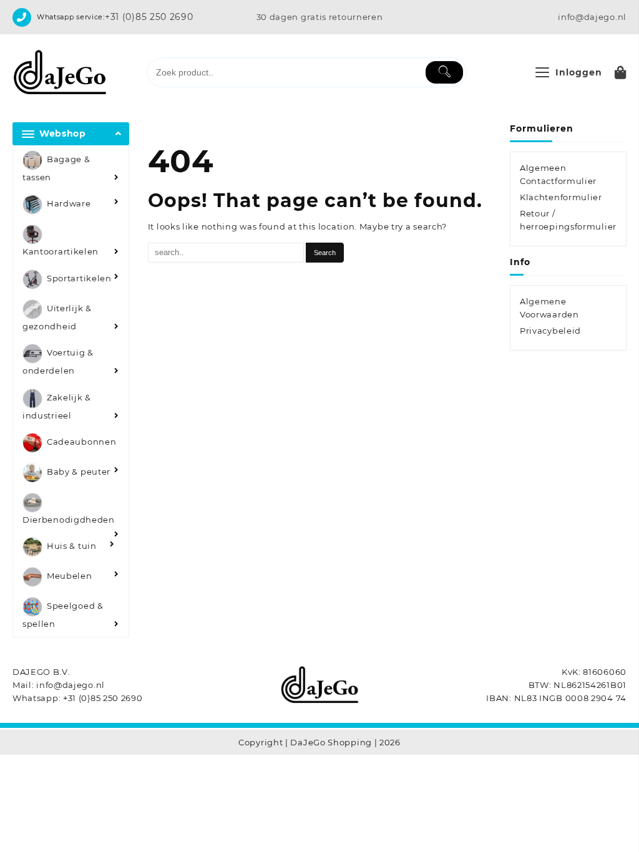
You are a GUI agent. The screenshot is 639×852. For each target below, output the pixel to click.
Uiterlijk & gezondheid (57, 317)
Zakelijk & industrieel (56, 406)
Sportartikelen (79, 278)
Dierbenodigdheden (68, 520)
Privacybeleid (550, 331)
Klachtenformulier (561, 197)
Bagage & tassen (56, 168)
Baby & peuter (78, 472)
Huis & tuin (72, 546)
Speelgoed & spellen (63, 615)
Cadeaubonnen (81, 442)
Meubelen (69, 576)
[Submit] (444, 72)
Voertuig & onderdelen (58, 362)
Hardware (69, 204)
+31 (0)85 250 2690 (149, 16)
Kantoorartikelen (60, 251)
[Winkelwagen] (621, 72)
